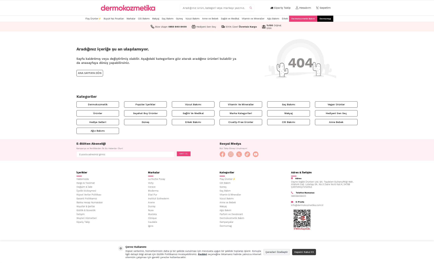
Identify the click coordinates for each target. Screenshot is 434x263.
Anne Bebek (336, 122)
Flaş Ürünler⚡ (93, 18)
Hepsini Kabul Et (304, 252)
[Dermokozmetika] (128, 8)
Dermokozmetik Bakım (303, 18)
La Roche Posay (156, 179)
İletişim (80, 214)
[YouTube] (256, 154)
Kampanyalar (226, 222)
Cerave (151, 187)
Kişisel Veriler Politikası (88, 194)
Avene (151, 202)
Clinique (152, 218)
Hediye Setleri (97, 122)
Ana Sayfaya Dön (90, 73)
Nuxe (151, 210)
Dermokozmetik (97, 104)
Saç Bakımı (167, 18)
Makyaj (155, 18)
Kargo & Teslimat (85, 183)
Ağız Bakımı (273, 18)
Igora (150, 226)
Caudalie (152, 222)
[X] (239, 154)
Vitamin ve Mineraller (253, 18)
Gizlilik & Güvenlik (85, 210)
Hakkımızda (82, 179)
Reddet (202, 254)
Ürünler (97, 113)
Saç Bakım (225, 190)
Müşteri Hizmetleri (86, 218)
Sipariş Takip (83, 222)
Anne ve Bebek (210, 18)
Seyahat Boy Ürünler (145, 113)
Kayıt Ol (184, 154)
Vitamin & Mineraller (230, 194)
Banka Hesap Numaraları (89, 202)
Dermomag (325, 18)
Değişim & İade (84, 187)
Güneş (179, 18)
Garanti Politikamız (86, 198)
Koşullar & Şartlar (85, 206)
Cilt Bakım (225, 183)
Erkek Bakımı (193, 122)
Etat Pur (152, 194)
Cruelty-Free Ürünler (240, 122)
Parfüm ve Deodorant (231, 214)
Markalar (130, 18)
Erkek (285, 18)
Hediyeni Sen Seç (336, 113)
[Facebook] (222, 154)
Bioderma (153, 190)
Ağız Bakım (225, 210)
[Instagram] (231, 154)
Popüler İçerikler (145, 104)
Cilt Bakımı (144, 18)
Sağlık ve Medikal (230, 18)
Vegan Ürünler (336, 104)
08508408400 (298, 196)
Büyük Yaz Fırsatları (114, 18)
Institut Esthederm (158, 198)
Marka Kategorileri (241, 113)
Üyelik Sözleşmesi (86, 190)
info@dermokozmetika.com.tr (307, 205)
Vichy (151, 183)
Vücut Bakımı (192, 18)
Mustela (152, 214)
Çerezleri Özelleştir (276, 252)
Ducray (151, 206)
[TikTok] (247, 154)
